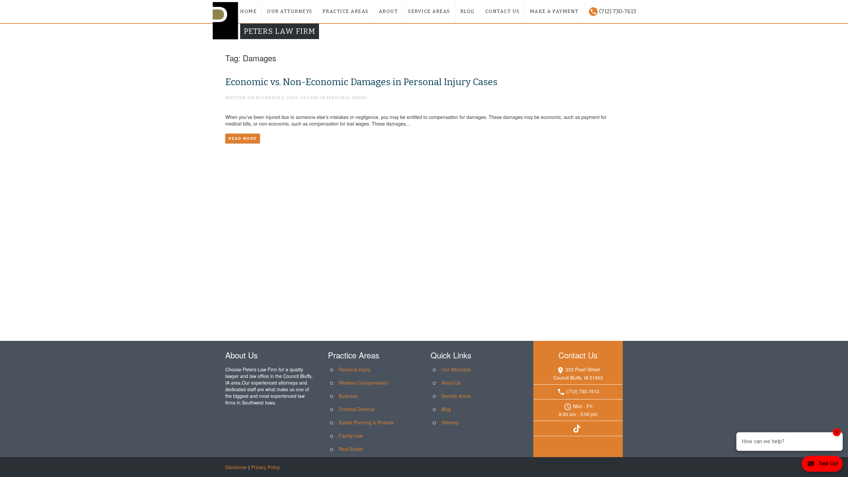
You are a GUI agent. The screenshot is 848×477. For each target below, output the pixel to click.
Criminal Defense (357, 409)
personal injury (347, 98)
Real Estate (351, 449)
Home (248, 11)
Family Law (351, 435)
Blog (467, 11)
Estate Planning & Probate (366, 422)
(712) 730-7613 (613, 11)
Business (348, 396)
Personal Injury (354, 369)
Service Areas (429, 11)
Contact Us (502, 11)
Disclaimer (236, 467)
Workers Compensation (363, 382)
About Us (451, 382)
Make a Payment (554, 11)
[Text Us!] (822, 464)
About (388, 11)
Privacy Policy (265, 467)
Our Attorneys (289, 11)
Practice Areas (346, 11)
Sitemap (450, 422)
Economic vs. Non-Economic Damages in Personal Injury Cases (361, 82)
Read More (243, 138)
